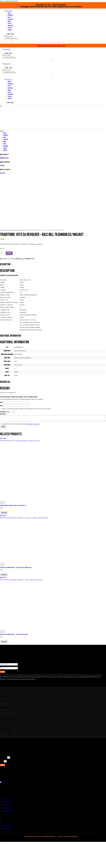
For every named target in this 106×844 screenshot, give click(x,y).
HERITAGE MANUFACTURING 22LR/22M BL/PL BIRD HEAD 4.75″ (13, 505)
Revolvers (21, 230)
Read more (4, 513)
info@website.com (4, 158)
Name (1, 402)
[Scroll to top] (1, 843)
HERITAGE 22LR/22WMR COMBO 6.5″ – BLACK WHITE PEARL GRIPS (14, 634)
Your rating (3, 412)
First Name (3, 757)
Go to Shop (2, 173)
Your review (3, 414)
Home (1, 230)
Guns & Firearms (8, 230)
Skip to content (4, 1)
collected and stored (33, 424)
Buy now (9, 253)
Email (1, 405)
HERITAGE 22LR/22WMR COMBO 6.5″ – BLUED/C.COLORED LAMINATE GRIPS (16, 567)
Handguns (15, 230)
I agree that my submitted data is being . (21, 424)
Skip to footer (14, 1)
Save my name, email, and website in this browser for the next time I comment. (26, 409)
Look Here (2, 165)
